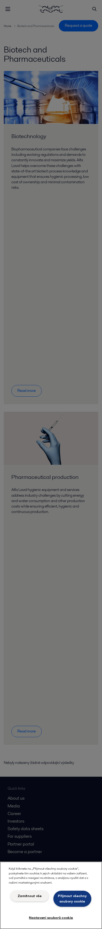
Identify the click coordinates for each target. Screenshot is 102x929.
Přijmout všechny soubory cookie (72, 899)
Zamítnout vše (30, 896)
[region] (51, 895)
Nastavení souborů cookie (51, 917)
